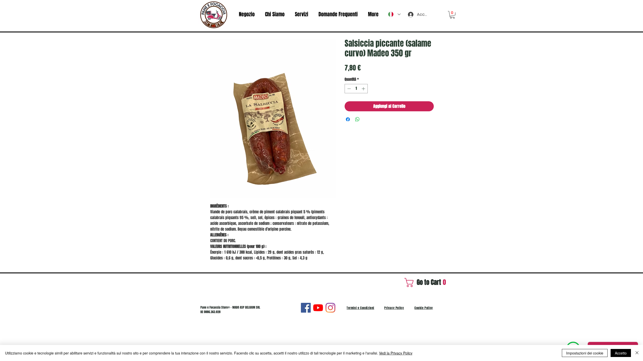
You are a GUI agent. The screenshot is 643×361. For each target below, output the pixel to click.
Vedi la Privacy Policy (395, 352)
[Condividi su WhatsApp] (357, 119)
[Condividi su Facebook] (348, 119)
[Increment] (364, 88)
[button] (452, 15)
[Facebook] (306, 308)
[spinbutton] (356, 88)
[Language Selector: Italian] (394, 14)
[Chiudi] (637, 353)
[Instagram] (330, 308)
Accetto (621, 352)
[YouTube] (318, 308)
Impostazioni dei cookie (584, 352)
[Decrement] (348, 88)
